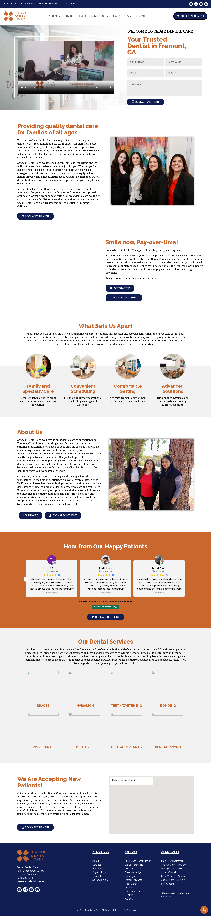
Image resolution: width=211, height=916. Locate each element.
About (95, 861)
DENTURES (84, 747)
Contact (96, 876)
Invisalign (130, 876)
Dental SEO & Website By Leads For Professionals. (117, 910)
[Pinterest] (206, 4)
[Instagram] (196, 4)
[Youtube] (201, 4)
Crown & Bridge (133, 872)
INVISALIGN (84, 705)
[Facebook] (191, 4)
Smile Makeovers (134, 864)
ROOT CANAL (43, 747)
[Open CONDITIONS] (107, 16)
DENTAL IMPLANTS (126, 747)
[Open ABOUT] (59, 16)
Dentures (130, 887)
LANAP (129, 895)
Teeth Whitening (133, 868)
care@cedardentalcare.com (31, 881)
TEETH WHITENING (126, 705)
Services (96, 864)
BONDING (168, 705)
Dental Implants (133, 880)
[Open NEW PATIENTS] (130, 16)
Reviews (96, 868)
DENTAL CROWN (168, 747)
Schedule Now (100, 880)
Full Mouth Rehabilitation (138, 861)
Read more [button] (51, 593)
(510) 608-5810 (52, 796)
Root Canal (131, 883)
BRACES (43, 705)
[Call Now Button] (204, 910)
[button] (26, 579)
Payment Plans (100, 872)
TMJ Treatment (133, 891)
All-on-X (129, 898)
